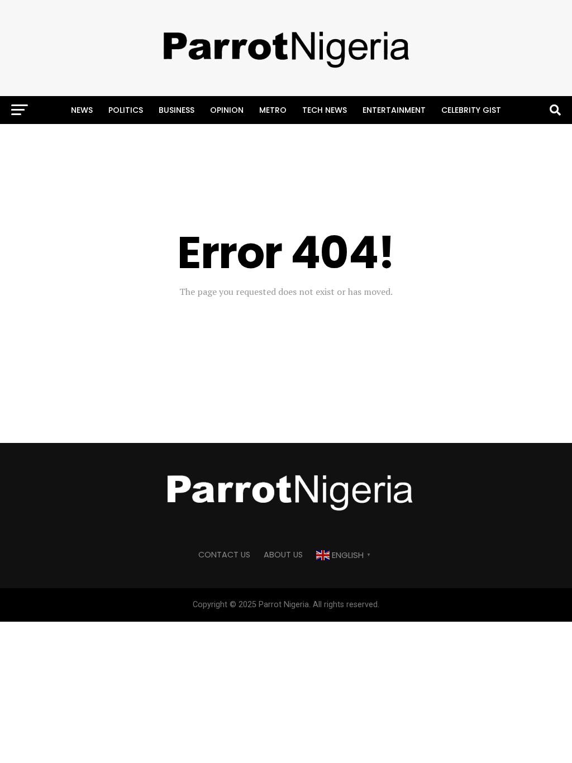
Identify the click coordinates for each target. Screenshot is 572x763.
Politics (125, 110)
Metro (273, 110)
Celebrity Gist (471, 110)
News (82, 110)
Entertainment (394, 110)
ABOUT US (283, 554)
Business (176, 110)
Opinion (227, 110)
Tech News (324, 110)
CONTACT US (224, 554)
